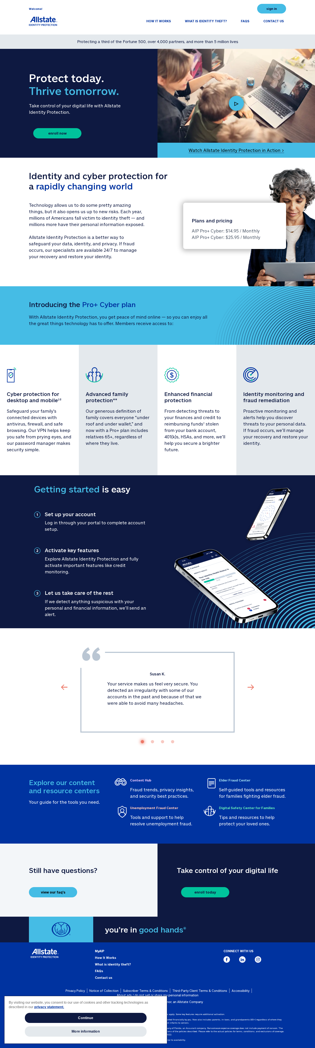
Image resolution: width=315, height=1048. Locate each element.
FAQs (99, 971)
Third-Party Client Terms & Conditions (199, 991)
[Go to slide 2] (152, 741)
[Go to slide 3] (162, 741)
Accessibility (240, 991)
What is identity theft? (113, 964)
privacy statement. (49, 1007)
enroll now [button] (57, 133)
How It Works (105, 958)
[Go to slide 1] (142, 741)
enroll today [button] (205, 892)
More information (86, 1031)
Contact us (103, 977)
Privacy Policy (75, 991)
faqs (245, 21)
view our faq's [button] (53, 892)
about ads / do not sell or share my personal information (157, 995)
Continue (85, 1018)
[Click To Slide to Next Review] (251, 687)
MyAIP (99, 951)
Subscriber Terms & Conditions (145, 991)
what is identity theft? (206, 21)
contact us (273, 21)
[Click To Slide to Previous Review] (64, 687)
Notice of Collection (103, 991)
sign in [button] (271, 8)
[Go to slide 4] (172, 741)
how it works (158, 21)
